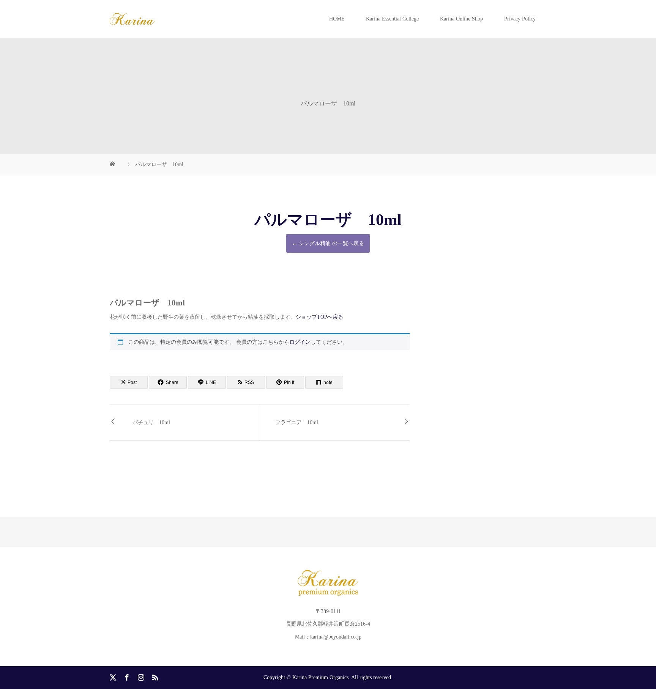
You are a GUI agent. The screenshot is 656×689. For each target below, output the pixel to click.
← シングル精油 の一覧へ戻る (328, 243)
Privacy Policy (520, 19)
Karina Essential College (392, 19)
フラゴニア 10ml (296, 422)
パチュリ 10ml (151, 422)
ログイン (300, 342)
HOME (337, 19)
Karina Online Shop (461, 19)
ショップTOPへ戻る (319, 317)
